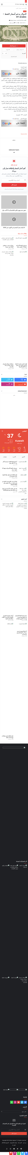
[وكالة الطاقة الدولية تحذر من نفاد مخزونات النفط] (5, 979)
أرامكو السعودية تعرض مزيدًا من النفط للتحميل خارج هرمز (22, 632)
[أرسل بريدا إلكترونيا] (9, 20)
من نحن (24, 1142)
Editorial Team (13, 20)
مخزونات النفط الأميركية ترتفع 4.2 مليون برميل (21, 246)
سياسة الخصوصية (13, 1142)
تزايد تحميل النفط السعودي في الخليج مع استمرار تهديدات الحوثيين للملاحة (21, 617)
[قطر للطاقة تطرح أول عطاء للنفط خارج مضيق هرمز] (22, 477)
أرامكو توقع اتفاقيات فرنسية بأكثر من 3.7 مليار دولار (10, 462)
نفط (20, 8)
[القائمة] (2, 5)
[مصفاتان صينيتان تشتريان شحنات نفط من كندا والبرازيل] (7, 306)
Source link (24, 134)
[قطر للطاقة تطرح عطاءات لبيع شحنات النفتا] (7, 678)
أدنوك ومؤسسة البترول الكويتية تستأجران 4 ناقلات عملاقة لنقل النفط (7, 617)
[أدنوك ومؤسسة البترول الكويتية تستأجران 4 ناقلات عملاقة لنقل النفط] (7, 558)
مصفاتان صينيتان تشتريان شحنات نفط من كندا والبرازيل (8, 365)
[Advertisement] (14, 410)
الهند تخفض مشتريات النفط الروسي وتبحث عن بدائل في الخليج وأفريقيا (21, 365)
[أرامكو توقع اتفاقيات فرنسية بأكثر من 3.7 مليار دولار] (22, 463)
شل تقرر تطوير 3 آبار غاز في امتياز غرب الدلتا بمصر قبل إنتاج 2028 (9, 489)
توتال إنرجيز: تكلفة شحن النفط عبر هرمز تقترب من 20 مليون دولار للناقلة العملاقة (9, 483)
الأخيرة (14, 457)
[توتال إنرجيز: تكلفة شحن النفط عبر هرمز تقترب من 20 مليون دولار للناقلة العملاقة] (22, 483)
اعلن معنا (20, 1142)
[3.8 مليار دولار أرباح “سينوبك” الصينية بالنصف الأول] (14, 1091)
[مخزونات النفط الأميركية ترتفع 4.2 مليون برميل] (21, 240)
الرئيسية (24, 8)
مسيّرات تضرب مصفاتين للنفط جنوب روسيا (8, 246)
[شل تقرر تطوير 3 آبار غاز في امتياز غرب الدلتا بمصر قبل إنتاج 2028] (22, 491)
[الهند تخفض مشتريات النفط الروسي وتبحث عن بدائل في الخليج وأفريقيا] (21, 306)
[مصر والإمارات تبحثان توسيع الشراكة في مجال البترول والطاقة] (23, 1091)
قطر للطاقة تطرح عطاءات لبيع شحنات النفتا (7, 736)
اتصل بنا (14, 1145)
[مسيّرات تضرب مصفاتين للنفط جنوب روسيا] (7, 240)
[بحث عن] (26, 5)
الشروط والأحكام (5, 1142)
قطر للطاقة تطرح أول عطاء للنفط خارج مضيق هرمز (9, 475)
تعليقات (5, 457)
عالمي (17, 8)
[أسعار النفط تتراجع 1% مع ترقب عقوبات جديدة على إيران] (5, 1091)
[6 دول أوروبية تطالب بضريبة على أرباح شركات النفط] (14, 1032)
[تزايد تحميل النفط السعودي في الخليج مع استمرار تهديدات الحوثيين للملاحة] (21, 558)
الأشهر (23, 457)
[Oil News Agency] (19, 4)
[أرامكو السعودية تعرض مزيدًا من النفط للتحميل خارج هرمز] (21, 626)
